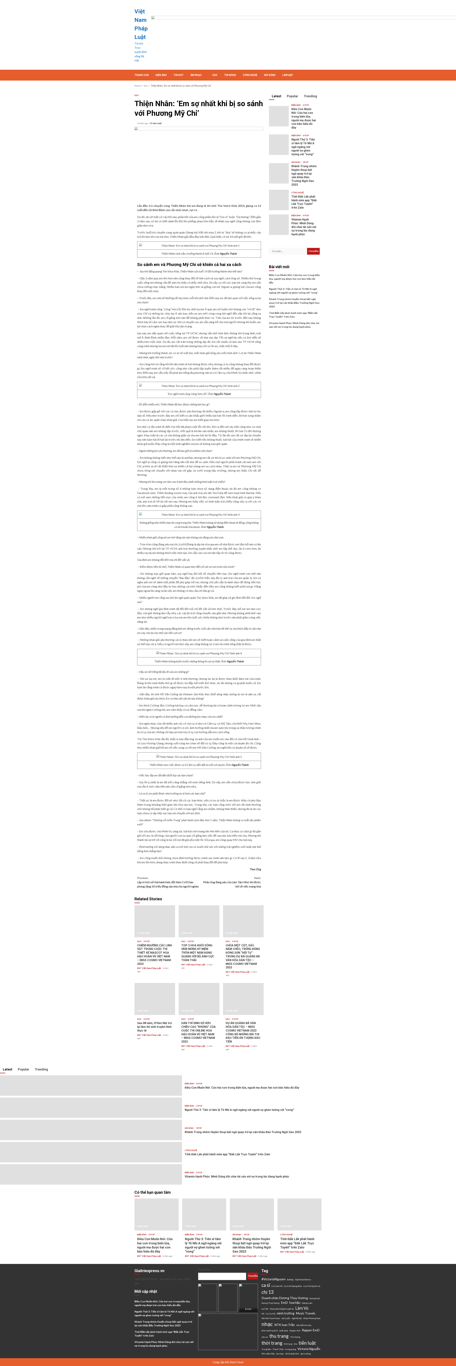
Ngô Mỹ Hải (297, 1318)
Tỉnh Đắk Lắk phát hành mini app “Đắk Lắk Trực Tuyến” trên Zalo (279, 200)
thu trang (279, 1336)
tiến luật (307, 1343)
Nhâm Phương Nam (311, 1318)
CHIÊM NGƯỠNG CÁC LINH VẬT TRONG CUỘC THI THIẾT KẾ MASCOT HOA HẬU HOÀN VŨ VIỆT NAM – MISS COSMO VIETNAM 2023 (154, 921)
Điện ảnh (161, 75)
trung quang (290, 1349)
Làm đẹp (287, 75)
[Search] (319, 75)
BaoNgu (290, 1279)
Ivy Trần (264, 1309)
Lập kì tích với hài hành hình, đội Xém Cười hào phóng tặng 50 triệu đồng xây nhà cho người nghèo (168, 882)
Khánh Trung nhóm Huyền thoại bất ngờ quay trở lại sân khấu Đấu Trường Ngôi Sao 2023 (279, 173)
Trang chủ (141, 75)
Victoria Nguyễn (308, 1349)
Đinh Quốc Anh (292, 1353)
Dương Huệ (314, 1298)
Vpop (306, 162)
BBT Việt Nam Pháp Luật (149, 968)
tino (295, 1344)
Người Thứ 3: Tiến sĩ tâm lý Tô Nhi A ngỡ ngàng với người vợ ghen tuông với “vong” (279, 144)
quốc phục (283, 1330)
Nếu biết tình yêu (304, 1325)
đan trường (305, 1353)
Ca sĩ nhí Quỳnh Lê (312, 1286)
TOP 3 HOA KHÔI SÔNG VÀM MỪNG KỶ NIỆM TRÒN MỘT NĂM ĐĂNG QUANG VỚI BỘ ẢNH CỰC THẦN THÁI (199, 921)
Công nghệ (250, 75)
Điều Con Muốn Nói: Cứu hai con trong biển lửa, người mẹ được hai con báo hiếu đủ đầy (279, 116)
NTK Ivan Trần (284, 1325)
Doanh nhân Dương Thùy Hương (284, 1298)
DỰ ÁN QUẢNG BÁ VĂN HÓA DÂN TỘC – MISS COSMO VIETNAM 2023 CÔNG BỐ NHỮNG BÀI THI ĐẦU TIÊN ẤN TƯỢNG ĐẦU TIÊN (243, 999)
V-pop (147, 941)
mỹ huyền (286, 1318)
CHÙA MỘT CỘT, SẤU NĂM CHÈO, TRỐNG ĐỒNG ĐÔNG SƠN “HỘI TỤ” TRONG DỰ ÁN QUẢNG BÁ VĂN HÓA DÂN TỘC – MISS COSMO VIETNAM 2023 (243, 921)
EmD (284, 1302)
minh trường (285, 1313)
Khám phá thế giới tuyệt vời (282, 1309)
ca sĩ (265, 1285)
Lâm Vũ (301, 1308)
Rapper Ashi (295, 1330)
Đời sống (270, 75)
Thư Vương (295, 1337)
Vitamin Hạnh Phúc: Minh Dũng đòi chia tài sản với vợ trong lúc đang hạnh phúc (279, 224)
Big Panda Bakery (303, 1279)
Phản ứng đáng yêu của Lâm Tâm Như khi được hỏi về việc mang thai (232, 882)
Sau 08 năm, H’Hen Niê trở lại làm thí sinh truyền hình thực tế (154, 999)
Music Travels (305, 1313)
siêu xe (264, 1337)
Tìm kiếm (204, 1269)
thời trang (271, 1343)
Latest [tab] (276, 96)
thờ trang (288, 1344)
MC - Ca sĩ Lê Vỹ (268, 1313)
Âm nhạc (196, 75)
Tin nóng (230, 75)
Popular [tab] (292, 96)
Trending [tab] (310, 96)
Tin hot (178, 75)
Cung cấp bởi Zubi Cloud (228, 1362)
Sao (214, 75)
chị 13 (267, 1292)
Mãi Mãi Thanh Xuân (270, 1318)
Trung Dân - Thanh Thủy (272, 1349)
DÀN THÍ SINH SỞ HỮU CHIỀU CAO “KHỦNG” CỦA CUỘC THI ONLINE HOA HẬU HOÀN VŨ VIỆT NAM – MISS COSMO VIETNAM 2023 (199, 999)
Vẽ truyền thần (268, 1353)
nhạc (267, 1324)
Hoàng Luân (307, 1303)
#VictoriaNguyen (273, 1279)
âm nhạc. (280, 1353)
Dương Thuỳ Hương (270, 1303)
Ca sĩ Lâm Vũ (276, 1286)
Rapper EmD (311, 1330)
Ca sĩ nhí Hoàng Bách (293, 1286)
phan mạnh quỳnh (269, 1330)
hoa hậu (294, 1302)
